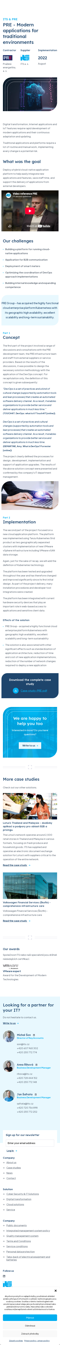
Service (10, 1209)
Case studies (13, 1167)
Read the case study (15, 865)
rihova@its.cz (24, 1073)
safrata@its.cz (25, 1103)
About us (11, 1162)
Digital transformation (18, 1199)
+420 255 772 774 (27, 1052)
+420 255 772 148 (27, 1082)
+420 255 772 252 (27, 1111)
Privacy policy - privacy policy (37, 1341)
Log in (10, 1150)
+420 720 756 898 (27, 1107)
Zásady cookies (16, 1341)
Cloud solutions (15, 1204)
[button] (55, 1290)
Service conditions (17, 1246)
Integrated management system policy (28, 1230)
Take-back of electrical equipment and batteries (28, 1258)
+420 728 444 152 (27, 1077)
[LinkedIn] (4, 1276)
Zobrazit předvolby (30, 1333)
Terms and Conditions (18, 1241)
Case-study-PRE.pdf (34, 690)
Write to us (28, 745)
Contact (11, 1178)
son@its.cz (23, 1044)
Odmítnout (30, 1325)
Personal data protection (20, 1251)
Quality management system (22, 1235)
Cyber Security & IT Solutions (22, 1193)
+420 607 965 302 (27, 1048)
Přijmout (30, 1317)
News (9, 1173)
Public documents (16, 1225)
